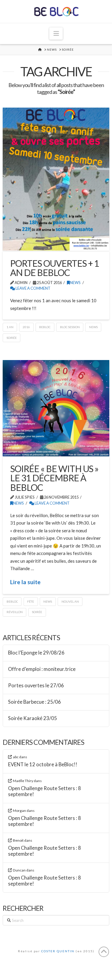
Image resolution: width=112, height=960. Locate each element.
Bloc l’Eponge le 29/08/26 (36, 653)
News (75, 282)
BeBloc (44, 327)
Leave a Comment (32, 288)
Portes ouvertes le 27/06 (36, 685)
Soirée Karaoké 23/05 (32, 718)
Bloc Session (70, 327)
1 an (10, 327)
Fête (30, 601)
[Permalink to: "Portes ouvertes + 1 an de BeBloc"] (56, 179)
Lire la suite (25, 582)
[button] (55, 33)
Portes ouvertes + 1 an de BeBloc (54, 268)
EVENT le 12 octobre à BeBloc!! (42, 764)
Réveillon (15, 612)
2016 (26, 327)
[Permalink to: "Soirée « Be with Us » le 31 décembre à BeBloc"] (56, 408)
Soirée (12, 337)
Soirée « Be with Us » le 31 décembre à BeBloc (54, 478)
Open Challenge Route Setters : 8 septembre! (44, 791)
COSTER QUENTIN (57, 951)
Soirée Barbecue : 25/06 (34, 702)
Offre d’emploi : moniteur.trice (42, 669)
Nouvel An (70, 601)
